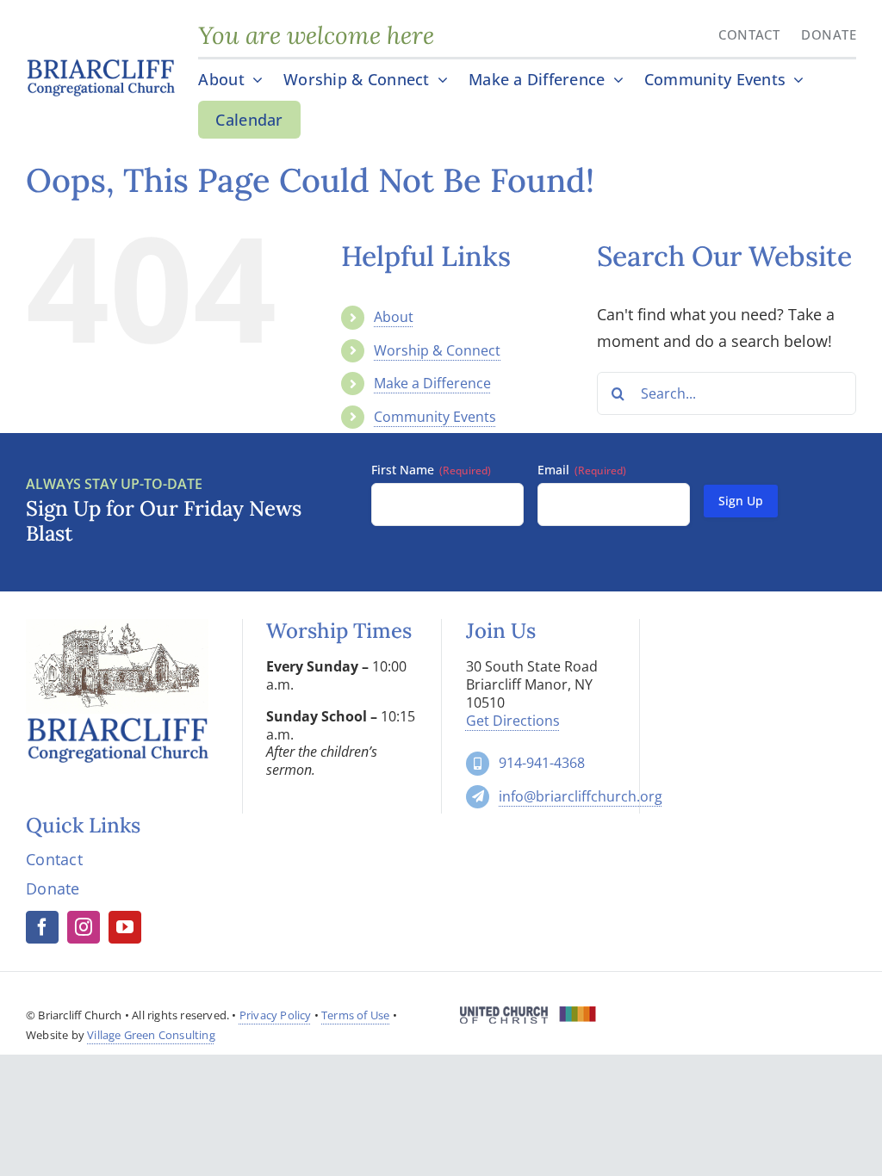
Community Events (435, 416)
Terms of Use (355, 1015)
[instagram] (83, 927)
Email (581, 469)
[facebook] (42, 927)
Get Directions (513, 720)
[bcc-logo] (100, 63)
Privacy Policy (275, 1015)
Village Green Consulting (151, 1035)
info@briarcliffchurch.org (580, 796)
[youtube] (125, 927)
